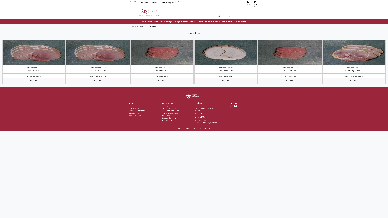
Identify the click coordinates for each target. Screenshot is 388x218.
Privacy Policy (134, 108)
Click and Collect (135, 113)
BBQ (143, 22)
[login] (149, 12)
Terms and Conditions (137, 111)
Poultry (168, 22)
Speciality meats (239, 22)
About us (132, 106)
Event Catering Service (168, 3)
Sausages (177, 22)
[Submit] (218, 16)
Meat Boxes (208, 22)
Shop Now (34, 81)
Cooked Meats (151, 26)
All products (133, 26)
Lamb (161, 22)
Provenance (145, 3)
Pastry (223, 22)
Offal (216, 22)
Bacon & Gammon (189, 22)
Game (200, 22)
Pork (149, 22)
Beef (155, 22)
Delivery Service (135, 116)
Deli (229, 22)
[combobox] (237, 16)
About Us (155, 3)
